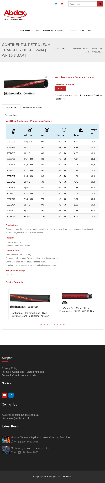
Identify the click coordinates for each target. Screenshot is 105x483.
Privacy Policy (10, 368)
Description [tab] (11, 107)
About (37, 30)
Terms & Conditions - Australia (19, 375)
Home (56, 48)
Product (65, 48)
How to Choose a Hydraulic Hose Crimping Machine (40, 437)
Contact (90, 30)
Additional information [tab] (33, 107)
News (82, 30)
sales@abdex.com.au (27, 414)
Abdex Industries (26, 30)
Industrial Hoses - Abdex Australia (79, 95)
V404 (60, 88)
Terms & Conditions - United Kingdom (23, 371)
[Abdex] (15, 15)
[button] (46, 77)
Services (46, 30)
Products (59, 30)
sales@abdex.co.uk (18, 418)
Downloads (72, 30)
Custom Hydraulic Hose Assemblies (31, 448)
